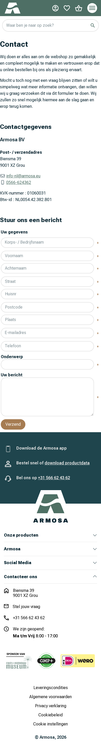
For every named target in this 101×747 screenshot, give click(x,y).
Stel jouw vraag (26, 606)
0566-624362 (18, 182)
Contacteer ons (20, 576)
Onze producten (21, 535)
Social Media (17, 562)
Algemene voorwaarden (50, 696)
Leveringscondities (50, 687)
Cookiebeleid (50, 714)
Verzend (13, 424)
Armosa (12, 548)
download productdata (67, 463)
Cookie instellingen (50, 724)
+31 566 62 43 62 (54, 477)
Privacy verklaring (50, 705)
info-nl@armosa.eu (23, 176)
